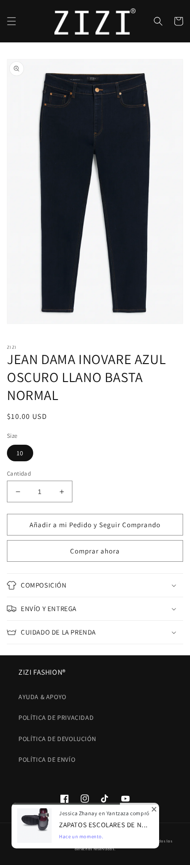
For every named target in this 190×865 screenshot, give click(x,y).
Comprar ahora (95, 551)
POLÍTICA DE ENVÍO (46, 759)
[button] (11, 21)
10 (20, 453)
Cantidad (19, 473)
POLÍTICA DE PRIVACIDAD (56, 717)
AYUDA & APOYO (42, 697)
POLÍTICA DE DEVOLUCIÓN (57, 739)
